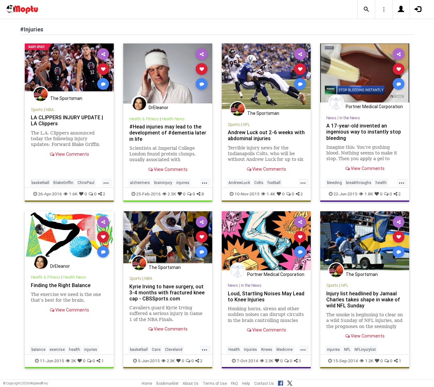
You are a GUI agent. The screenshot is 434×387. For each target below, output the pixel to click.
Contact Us (264, 383)
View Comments (71, 154)
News (331, 118)
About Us (191, 383)
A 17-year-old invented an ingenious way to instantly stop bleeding (363, 131)
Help (246, 383)
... (106, 182)
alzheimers (140, 182)
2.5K (172, 194)
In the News (349, 118)
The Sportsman (66, 98)
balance (38, 349)
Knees (266, 349)
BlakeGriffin (63, 182)
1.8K (368, 194)
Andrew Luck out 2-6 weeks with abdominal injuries (266, 135)
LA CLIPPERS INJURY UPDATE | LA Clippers (67, 120)
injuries (182, 182)
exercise (57, 349)
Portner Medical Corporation (374, 106)
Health (234, 349)
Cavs (156, 349)
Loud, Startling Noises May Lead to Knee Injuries (266, 296)
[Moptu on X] (289, 382)
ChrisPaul (86, 182)
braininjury (163, 182)
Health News (173, 118)
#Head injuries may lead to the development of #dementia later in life (167, 132)
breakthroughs (358, 182)
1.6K (73, 194)
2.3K (171, 361)
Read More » (69, 68)
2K (73, 361)
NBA (50, 109)
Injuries (250, 349)
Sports (37, 109)
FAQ (234, 383)
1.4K (271, 194)
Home (147, 383)
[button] (366, 9)
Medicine (284, 349)
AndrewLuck (239, 182)
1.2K (369, 361)
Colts (258, 182)
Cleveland (173, 349)
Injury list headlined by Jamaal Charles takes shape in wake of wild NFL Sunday (363, 299)
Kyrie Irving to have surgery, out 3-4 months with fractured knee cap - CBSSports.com (167, 292)
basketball (40, 182)
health (381, 182)
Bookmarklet (167, 383)
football (274, 182)
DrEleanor (158, 107)
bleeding (334, 182)
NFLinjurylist (365, 349)
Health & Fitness (144, 118)
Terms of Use (215, 383)
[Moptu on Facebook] (280, 382)
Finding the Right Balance (61, 285)
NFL (246, 124)
